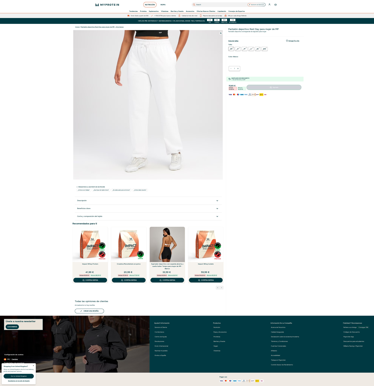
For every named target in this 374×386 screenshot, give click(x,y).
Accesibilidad (275, 355)
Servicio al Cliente (161, 327)
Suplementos (154, 11)
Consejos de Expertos (236, 11)
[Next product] (222, 288)
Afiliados (274, 351)
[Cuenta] (270, 4)
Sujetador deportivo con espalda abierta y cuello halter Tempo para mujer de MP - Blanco (167, 266)
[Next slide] (223, 259)
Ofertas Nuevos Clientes (206, 11)
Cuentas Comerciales (278, 346)
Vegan (215, 346)
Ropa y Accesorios (220, 332)
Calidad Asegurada (277, 332)
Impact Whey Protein (90, 264)
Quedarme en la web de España (19, 381)
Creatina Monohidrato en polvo (129, 264)
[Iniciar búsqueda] (194, 4)
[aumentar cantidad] (238, 68)
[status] (234, 68)
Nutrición (216, 327)
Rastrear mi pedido (161, 351)
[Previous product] (218, 288)
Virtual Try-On (293, 41)
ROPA (163, 5)
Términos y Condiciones (279, 341)
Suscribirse (12, 327)
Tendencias (133, 11)
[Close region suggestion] (33, 365)
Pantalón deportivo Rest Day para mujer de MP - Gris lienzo (102, 27)
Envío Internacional (161, 346)
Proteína (143, 11)
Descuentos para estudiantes (353, 341)
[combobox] (229, 4)
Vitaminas (164, 11)
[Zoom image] (220, 33)
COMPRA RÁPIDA (91, 280)
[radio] (231, 49)
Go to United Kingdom (19, 376)
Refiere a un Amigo (355, 327)
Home (77, 27)
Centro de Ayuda (161, 337)
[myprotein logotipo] (107, 4)
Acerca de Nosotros (278, 327)
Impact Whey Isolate (206, 264)
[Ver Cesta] (275, 4)
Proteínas (216, 337)
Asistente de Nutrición (257, 4)
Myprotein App (348, 337)
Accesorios (190, 11)
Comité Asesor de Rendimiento (282, 365)
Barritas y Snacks (177, 11)
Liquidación (222, 11)
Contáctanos (159, 332)
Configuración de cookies (13, 354)
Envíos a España (160, 355)
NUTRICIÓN (150, 5)
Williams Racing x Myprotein (353, 346)
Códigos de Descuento (351, 332)
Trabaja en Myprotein (278, 360)
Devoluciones (159, 341)
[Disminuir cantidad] (231, 68)
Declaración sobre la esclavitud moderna (285, 337)
